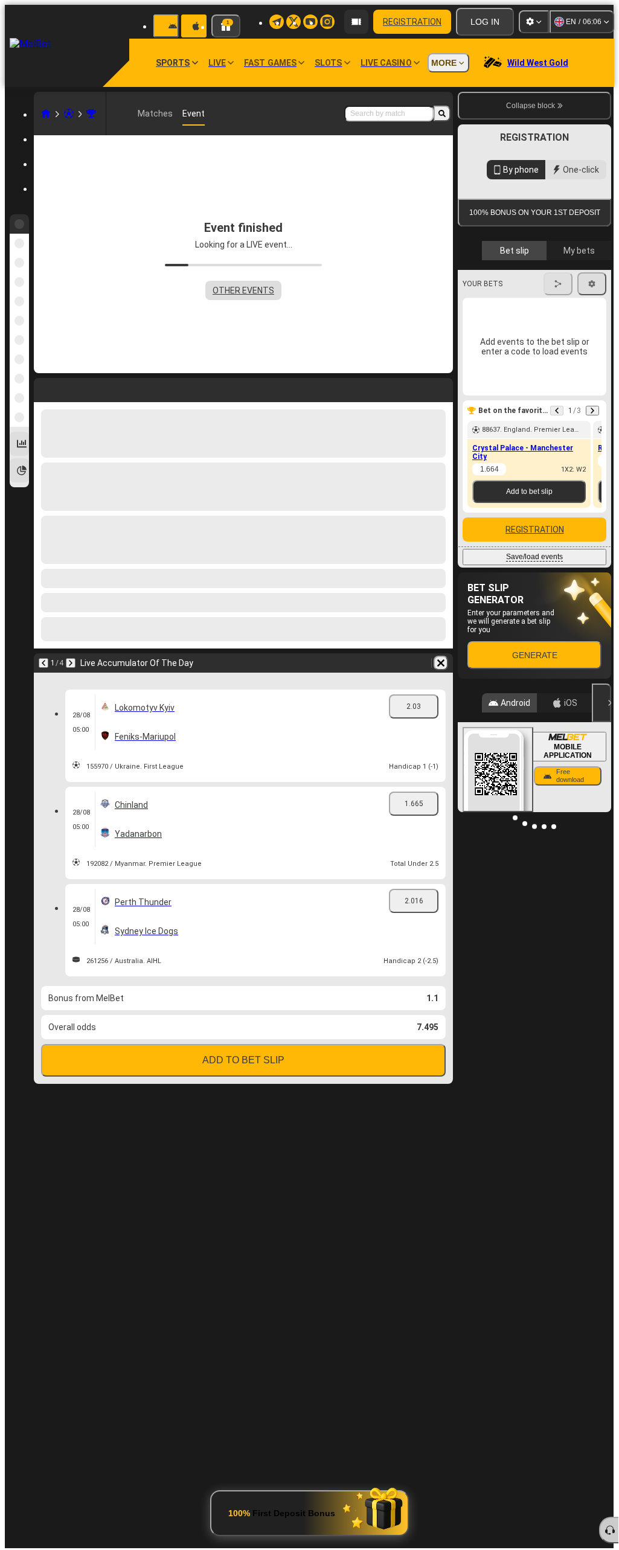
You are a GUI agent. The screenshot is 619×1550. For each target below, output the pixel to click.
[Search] (442, 113)
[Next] (70, 663)
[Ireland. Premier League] (91, 113)
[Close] (601, 813)
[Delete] (441, 663)
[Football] (69, 113)
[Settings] (534, 21)
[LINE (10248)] (46, 113)
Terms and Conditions (540, 286)
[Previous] (43, 663)
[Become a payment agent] (356, 22)
